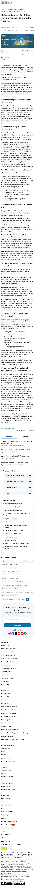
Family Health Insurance (8, 648)
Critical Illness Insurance (8, 655)
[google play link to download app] (19, 884)
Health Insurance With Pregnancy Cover (16, 548)
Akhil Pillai (4, 59)
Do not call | (20, 856)
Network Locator (6, 786)
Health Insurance (6, 645)
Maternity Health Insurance (9, 662)
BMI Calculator (5, 834)
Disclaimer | (4, 852)
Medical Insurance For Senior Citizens (17, 543)
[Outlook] (22, 633)
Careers (3, 773)
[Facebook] (12, 633)
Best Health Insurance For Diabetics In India (17, 514)
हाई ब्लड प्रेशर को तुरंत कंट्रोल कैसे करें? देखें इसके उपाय (15, 456)
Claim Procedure (6, 693)
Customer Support (6, 770)
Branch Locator (5, 780)
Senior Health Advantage (8, 668)
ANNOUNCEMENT (6, 726)
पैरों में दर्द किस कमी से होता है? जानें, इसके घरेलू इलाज (14, 463)
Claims (3, 751)
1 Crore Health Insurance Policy (10, 658)
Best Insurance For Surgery (14, 531)
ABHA (2, 838)
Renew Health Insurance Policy (10, 595)
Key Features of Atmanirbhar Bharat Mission (13, 599)
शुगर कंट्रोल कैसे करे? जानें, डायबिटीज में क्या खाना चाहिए (15, 450)
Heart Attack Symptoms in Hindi (10, 578)
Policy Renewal (5, 758)
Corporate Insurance (7, 675)
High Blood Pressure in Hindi (9, 561)
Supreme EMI (5, 681)
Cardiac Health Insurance (13, 510)
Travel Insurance (6, 671)
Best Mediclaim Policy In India (14, 507)
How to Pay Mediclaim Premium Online (12, 575)
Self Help (3, 755)
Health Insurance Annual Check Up (11, 588)
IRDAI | (2, 856)
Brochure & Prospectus (8, 697)
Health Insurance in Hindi (8, 568)
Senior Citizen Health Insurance (10, 652)
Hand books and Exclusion (8, 713)
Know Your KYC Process (8, 828)
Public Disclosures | (10, 854)
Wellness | (29, 854)
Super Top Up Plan (11, 519)
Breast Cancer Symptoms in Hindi (11, 564)
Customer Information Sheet (10, 723)
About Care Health (6, 805)
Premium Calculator (7, 811)
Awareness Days (6, 11)
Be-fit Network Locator (8, 790)
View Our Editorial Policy (8, 429)
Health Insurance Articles (15, 9)
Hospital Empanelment (8, 761)
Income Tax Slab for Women (25, 561)
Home (5, 9)
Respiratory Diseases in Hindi (9, 592)
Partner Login (5, 815)
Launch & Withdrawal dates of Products (13, 739)
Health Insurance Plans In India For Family (16, 526)
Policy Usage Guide (7, 720)
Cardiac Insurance (11, 537)
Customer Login (6, 748)
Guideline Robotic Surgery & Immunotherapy (14, 733)
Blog (2, 808)
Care (2, 802)
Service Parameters (7, 736)
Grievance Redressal (7, 783)
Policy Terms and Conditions (9, 710)
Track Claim (4, 831)
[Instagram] (9, 633)
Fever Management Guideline (10, 730)
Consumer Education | (10, 856)
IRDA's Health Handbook (8, 716)
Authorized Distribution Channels (11, 844)
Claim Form (4, 700)
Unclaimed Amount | (21, 854)
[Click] (30, 475)
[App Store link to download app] (7, 884)
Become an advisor (7, 776)
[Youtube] (19, 633)
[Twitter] (16, 633)
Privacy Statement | (13, 852)
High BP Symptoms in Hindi (26, 592)
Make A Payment (6, 798)
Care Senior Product (7, 678)
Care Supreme (5, 665)
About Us (19, 857)
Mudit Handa (5, 53)
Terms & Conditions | (23, 852)
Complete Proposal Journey (9, 821)
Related (25, 436)
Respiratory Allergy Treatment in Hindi (11, 571)
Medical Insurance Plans (13, 534)
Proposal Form (5, 703)
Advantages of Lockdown (8, 582)
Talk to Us (18, 881)
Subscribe (17, 625)
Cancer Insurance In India (13, 504)
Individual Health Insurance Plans (15, 522)
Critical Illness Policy (11, 540)
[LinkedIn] (25, 633)
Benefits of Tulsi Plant (22, 582)
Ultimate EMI (5, 685)
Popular (9, 436)
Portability (4, 818)
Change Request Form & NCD (10, 707)
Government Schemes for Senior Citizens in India (14, 585)
